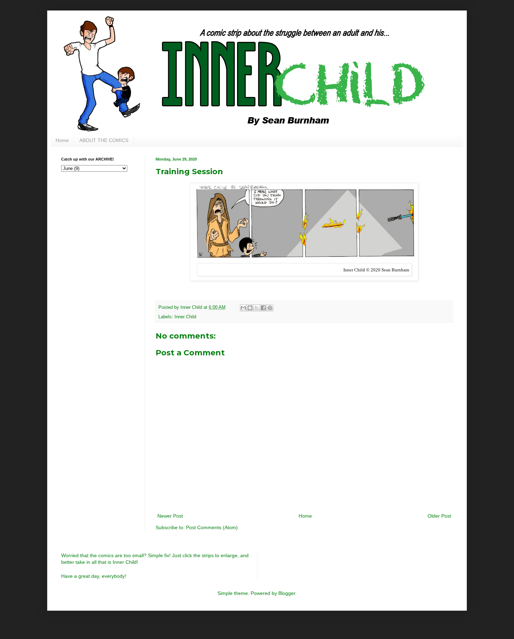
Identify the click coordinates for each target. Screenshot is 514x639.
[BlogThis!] (250, 307)
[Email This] (243, 307)
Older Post (439, 516)
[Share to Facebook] (263, 307)
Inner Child (185, 316)
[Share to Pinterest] (269, 307)
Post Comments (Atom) (212, 527)
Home (62, 140)
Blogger (286, 593)
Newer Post (170, 516)
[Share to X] (256, 307)
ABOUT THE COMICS (103, 140)
